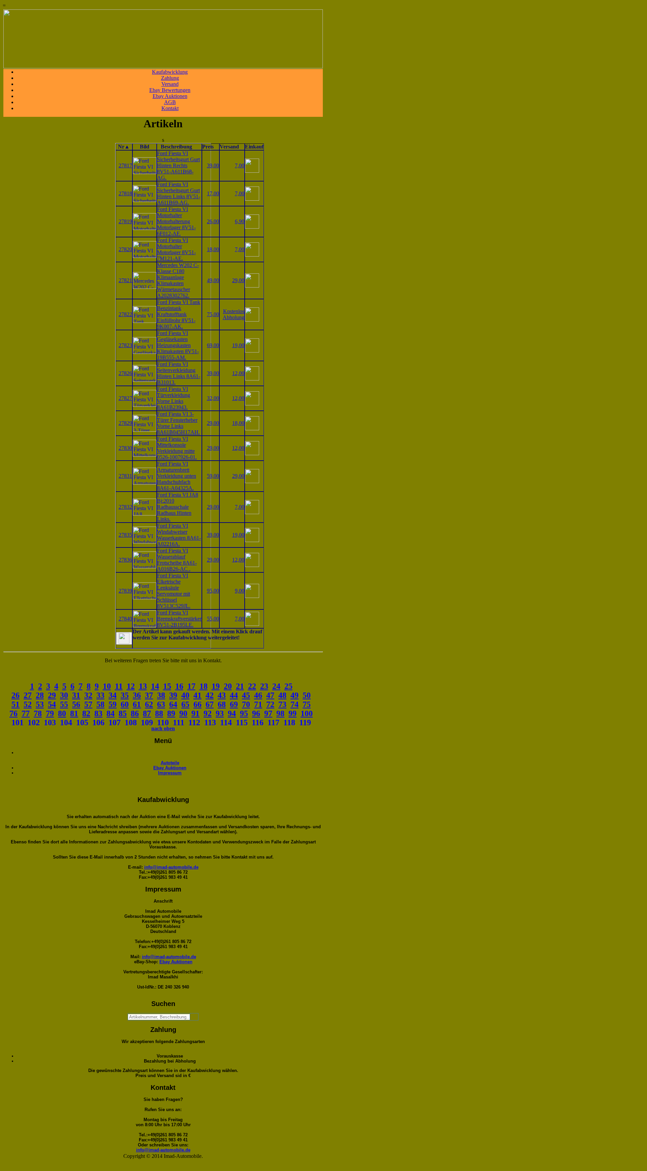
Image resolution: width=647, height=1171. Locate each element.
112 (194, 722)
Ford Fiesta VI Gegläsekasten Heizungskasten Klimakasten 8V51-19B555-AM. (178, 345)
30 (64, 695)
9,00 (239, 591)
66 (197, 704)
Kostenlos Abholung (233, 314)
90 (183, 713)
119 (305, 722)
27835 (125, 535)
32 (88, 695)
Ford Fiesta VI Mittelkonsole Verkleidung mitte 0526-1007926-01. (177, 448)
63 (161, 704)
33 (100, 695)
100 (307, 713)
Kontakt (170, 108)
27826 (125, 373)
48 (282, 695)
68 (222, 704)
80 (62, 713)
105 (82, 722)
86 (135, 713)
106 (98, 722)
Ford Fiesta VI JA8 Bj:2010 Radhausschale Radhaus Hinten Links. (177, 507)
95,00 (213, 591)
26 (15, 695)
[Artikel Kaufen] (252, 171)
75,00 (213, 314)
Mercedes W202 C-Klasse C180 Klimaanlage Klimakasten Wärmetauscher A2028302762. (178, 280)
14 (155, 686)
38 (161, 695)
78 (38, 713)
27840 (125, 619)
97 (268, 713)
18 (203, 686)
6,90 (239, 221)
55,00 (213, 619)
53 (40, 704)
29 (52, 695)
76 (13, 713)
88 (159, 713)
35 (125, 695)
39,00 (213, 165)
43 (222, 695)
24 (276, 686)
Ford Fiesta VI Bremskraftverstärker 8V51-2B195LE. (179, 619)
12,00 (238, 373)
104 (66, 722)
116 (258, 722)
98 (280, 713)
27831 (125, 476)
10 (107, 686)
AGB (170, 102)
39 (173, 695)
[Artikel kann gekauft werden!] (124, 638)
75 (307, 704)
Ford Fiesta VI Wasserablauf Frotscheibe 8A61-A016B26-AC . (177, 560)
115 (242, 722)
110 (163, 722)
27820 (125, 249)
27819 (125, 221)
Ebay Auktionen (170, 96)
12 (131, 686)
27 (28, 695)
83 (98, 713)
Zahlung (170, 78)
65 (185, 704)
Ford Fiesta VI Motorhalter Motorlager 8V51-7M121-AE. (176, 249)
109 (147, 722)
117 (273, 722)
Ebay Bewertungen (169, 90)
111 (178, 722)
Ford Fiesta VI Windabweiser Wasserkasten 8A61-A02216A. (179, 535)
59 (113, 704)
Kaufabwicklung (170, 72)
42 (210, 695)
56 (76, 704)
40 (185, 695)
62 (149, 704)
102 (34, 722)
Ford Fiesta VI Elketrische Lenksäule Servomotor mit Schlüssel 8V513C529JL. (173, 591)
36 (137, 695)
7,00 (239, 165)
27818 (125, 193)
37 (149, 695)
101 (17, 722)
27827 (125, 398)
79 (50, 713)
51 (15, 704)
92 (208, 713)
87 (147, 713)
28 (40, 695)
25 (288, 686)
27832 (125, 507)
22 (252, 686)
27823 (125, 345)
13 (143, 686)
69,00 (213, 345)
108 (131, 722)
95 (244, 713)
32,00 (213, 398)
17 (191, 686)
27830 (125, 448)
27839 (125, 591)
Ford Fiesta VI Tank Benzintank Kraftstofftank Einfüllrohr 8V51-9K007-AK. (178, 314)
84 (110, 713)
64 (173, 704)
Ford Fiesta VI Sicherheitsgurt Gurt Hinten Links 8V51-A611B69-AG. (178, 193)
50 (307, 695)
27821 (125, 280)
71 (258, 704)
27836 (125, 560)
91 (195, 713)
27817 (125, 165)
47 (270, 695)
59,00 (213, 476)
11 (119, 686)
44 (234, 695)
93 (220, 713)
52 (28, 704)
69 (234, 704)
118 (289, 722)
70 (246, 704)
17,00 (213, 193)
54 (52, 704)
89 (171, 713)
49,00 (213, 280)
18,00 (213, 249)
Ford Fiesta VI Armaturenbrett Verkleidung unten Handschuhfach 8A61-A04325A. (176, 476)
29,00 (238, 280)
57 (88, 704)
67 (210, 704)
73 (282, 704)
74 (294, 704)
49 (294, 695)
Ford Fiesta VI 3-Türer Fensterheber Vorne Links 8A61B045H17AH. (178, 423)
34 (113, 695)
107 (115, 722)
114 (226, 722)
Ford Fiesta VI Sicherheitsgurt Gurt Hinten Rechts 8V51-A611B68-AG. (178, 165)
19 (216, 686)
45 (246, 695)
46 (258, 695)
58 (100, 704)
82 (86, 713)
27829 (125, 423)
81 (74, 713)
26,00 (213, 221)
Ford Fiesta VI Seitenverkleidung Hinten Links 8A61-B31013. (178, 373)
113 (210, 722)
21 (240, 686)
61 (137, 704)
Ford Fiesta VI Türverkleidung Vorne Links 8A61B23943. (173, 398)
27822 (125, 314)
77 (26, 713)
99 (292, 713)
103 (50, 722)
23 (264, 686)
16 (179, 686)
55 (64, 704)
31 (76, 695)
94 (232, 713)
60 (125, 704)
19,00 (238, 345)
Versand (170, 84)
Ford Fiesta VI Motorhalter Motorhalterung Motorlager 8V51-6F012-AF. (176, 221)
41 (197, 695)
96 (256, 713)
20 (228, 686)
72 (270, 704)
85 (123, 713)
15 (167, 686)
